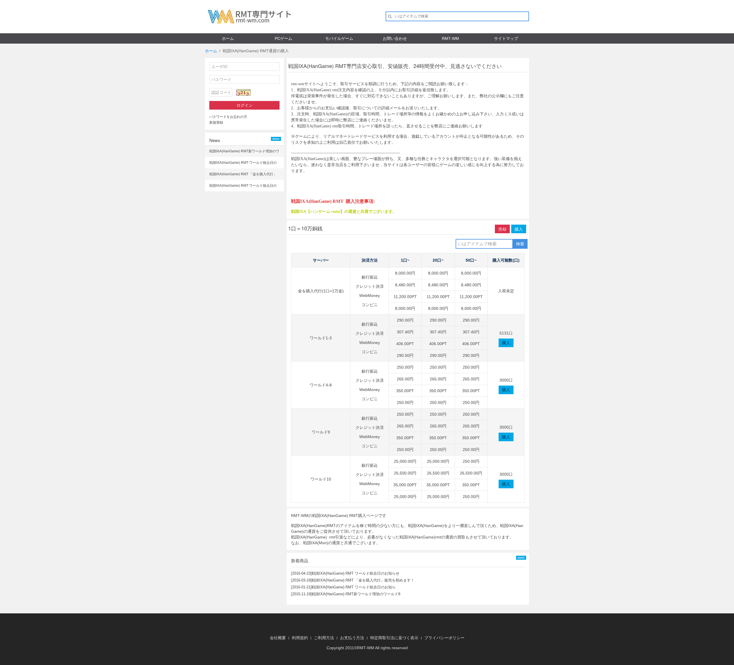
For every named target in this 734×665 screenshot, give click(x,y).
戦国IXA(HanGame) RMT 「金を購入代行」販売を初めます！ (363, 580)
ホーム (228, 38)
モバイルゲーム (339, 38)
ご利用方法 (324, 637)
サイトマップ (506, 38)
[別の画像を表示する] (243, 92)
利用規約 (300, 637)
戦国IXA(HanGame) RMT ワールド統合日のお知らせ (355, 573)
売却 (502, 229)
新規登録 (216, 122)
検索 (520, 244)
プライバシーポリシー (444, 637)
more (276, 138)
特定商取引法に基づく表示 (394, 637)
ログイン (245, 105)
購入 (519, 229)
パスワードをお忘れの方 (228, 117)
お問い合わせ (395, 38)
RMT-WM (450, 38)
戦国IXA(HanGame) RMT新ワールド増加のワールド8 (356, 594)
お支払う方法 (352, 637)
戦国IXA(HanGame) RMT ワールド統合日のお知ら (354, 587)
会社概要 (278, 637)
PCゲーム (283, 38)
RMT (361, 647)
